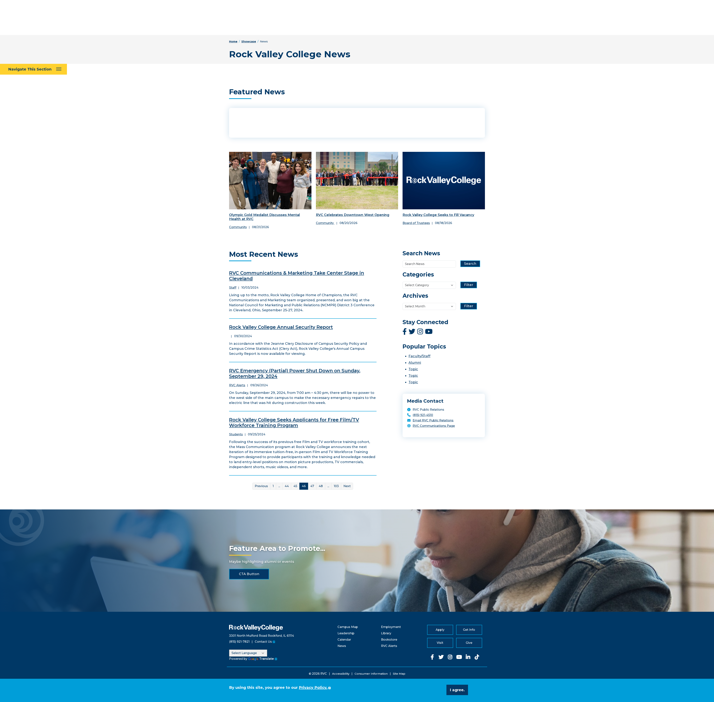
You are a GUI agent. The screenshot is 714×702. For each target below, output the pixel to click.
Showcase (248, 41)
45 (295, 486)
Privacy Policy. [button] (313, 687)
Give (469, 643)
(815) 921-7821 (239, 641)
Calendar (344, 639)
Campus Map (347, 627)
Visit (440, 643)
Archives (415, 295)
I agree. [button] (457, 690)
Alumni (415, 363)
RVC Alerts (237, 385)
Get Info (469, 629)
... (279, 486)
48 (321, 486)
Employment (391, 627)
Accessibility (340, 673)
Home (233, 41)
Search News (421, 253)
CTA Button (249, 574)
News (341, 646)
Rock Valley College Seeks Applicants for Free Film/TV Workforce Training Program (294, 422)
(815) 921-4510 (423, 415)
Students (236, 434)
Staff (232, 287)
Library (386, 633)
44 (287, 486)
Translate (266, 659)
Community (238, 227)
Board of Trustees (416, 223)
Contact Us (263, 641)
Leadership (345, 633)
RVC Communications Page (434, 426)
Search (470, 264)
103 (336, 486)
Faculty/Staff (419, 356)
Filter (468, 285)
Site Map (399, 673)
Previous (261, 486)
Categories (418, 274)
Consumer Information (371, 673)
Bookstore (389, 639)
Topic (413, 369)
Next (347, 486)
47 (312, 486)
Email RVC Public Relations (433, 420)
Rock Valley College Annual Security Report (281, 327)
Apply (440, 629)
